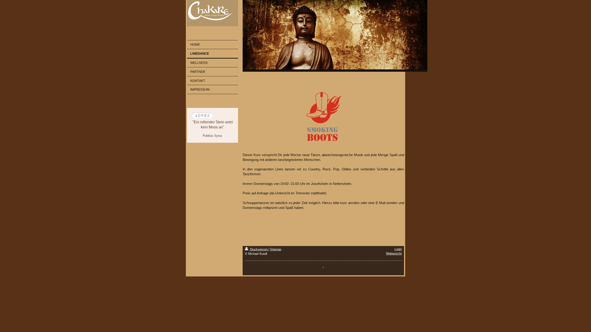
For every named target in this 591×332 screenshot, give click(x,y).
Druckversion (258, 249)
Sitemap (275, 249)
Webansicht (394, 253)
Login (398, 249)
